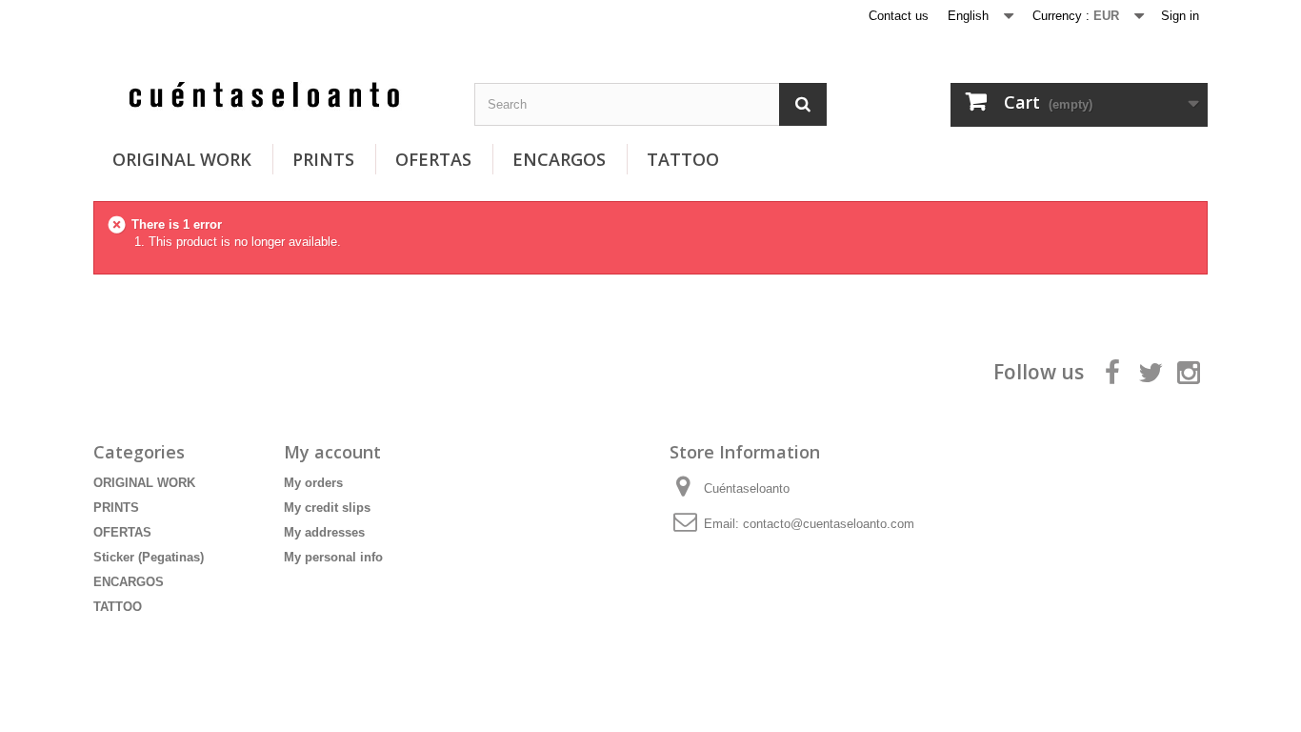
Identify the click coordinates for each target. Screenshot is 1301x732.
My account (332, 451)
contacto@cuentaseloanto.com (828, 524)
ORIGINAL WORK (181, 159)
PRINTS (323, 159)
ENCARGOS (559, 159)
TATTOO (683, 159)
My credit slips (327, 507)
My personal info (333, 557)
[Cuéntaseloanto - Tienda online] (269, 97)
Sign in (1180, 16)
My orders (313, 483)
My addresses (324, 532)
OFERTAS (433, 159)
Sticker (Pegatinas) (148, 557)
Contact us (899, 16)
